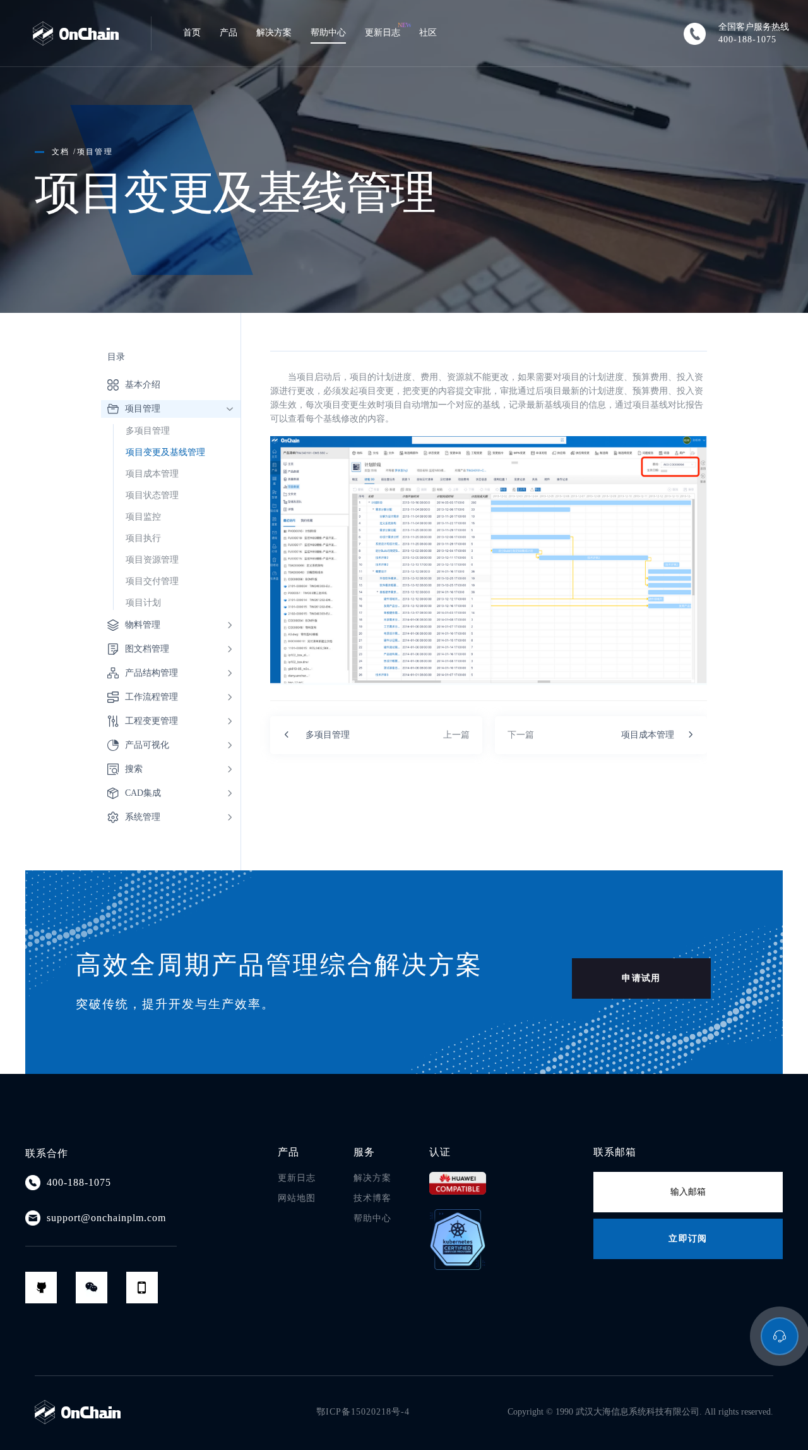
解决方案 (372, 1178)
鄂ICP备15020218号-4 (363, 1411)
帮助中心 (372, 1218)
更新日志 (297, 1178)
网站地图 (297, 1198)
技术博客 (372, 1198)
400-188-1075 (747, 39)
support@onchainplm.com (106, 1217)
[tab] (171, 409)
